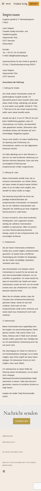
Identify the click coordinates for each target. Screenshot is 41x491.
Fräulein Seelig (20, 3)
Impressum (8, 436)
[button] (6, 4)
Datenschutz (9, 442)
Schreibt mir (21, 421)
